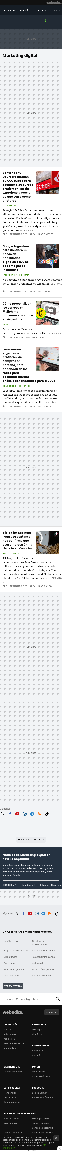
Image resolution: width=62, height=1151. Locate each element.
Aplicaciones (11, 553)
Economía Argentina (43, 969)
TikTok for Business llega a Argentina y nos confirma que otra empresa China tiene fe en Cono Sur (18, 540)
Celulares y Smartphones (39, 942)
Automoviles (39, 963)
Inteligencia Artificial (47, 10)
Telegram (32, 813)
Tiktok (47, 813)
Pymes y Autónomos (42, 1097)
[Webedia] (54, 3)
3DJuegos (37, 1029)
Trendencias (10, 1092)
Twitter (2, 813)
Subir (49, 1012)
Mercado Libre (11, 975)
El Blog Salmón (39, 1092)
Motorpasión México (42, 1132)
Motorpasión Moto (41, 1076)
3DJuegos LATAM (40, 1118)
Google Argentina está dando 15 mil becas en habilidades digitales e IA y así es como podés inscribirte (16, 258)
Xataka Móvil (10, 1034)
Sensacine (37, 1050)
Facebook (10, 813)
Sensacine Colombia (42, 1127)
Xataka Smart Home (14, 1043)
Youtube (17, 813)
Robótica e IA (28, 884)
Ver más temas (13, 985)
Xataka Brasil (10, 1123)
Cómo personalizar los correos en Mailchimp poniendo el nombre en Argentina (18, 311)
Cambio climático (41, 975)
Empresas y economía (16, 275)
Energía (24, 10)
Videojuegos (10, 956)
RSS (39, 813)
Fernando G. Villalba (22, 234)
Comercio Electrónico (17, 386)
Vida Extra (37, 1034)
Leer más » (26, 230)
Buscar (58, 999)
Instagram (24, 813)
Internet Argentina (14, 969)
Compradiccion (12, 1101)
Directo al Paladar (13, 1071)
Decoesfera (10, 1097)
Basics (7, 324)
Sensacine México (41, 1123)
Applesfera (9, 1038)
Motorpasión (38, 1071)
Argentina (9, 963)
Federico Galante (20, 337)
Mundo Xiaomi (11, 1047)
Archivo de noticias (32, 839)
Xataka (7, 1029)
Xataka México (11, 1118)
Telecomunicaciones (43, 956)
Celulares (9, 10)
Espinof (36, 1055)
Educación (9, 205)
